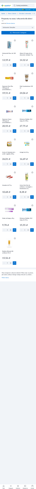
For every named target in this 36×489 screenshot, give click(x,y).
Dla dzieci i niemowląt (25, 13)
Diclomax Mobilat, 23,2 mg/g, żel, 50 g (26, 219)
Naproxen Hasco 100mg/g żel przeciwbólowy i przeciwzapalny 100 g (8, 121)
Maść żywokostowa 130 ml (26, 87)
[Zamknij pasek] (34, 10)
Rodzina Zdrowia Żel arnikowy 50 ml (7, 252)
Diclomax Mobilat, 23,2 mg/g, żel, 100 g (26, 120)
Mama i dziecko (12, 13)
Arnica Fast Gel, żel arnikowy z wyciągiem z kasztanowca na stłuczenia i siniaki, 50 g (26, 187)
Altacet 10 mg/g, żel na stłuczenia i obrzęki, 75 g (26, 54)
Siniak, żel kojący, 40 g (8, 218)
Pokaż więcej (5, 277)
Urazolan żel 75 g (6, 185)
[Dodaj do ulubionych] (14, 40)
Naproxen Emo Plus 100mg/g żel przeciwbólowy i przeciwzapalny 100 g (8, 88)
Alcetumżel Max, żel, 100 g (9, 54)
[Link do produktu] (9, 53)
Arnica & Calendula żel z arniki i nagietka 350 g (8, 153)
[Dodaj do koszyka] (14, 65)
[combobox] (23, 5)
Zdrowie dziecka (10, 23)
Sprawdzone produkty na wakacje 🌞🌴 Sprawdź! (17, 9)
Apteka (3, 13)
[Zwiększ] (10, 65)
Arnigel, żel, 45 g (24, 152)
